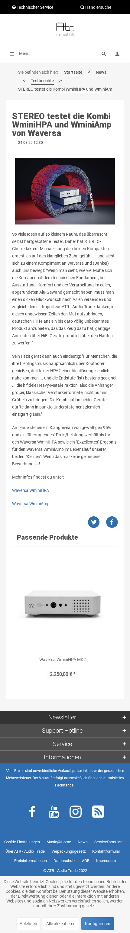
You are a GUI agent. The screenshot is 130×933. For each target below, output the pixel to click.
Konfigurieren (97, 923)
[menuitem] (18, 53)
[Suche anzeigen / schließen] (104, 53)
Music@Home (59, 842)
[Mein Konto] (117, 53)
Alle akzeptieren (61, 923)
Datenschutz (64, 860)
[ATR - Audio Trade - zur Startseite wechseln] (65, 29)
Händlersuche (97, 7)
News (83, 842)
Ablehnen (28, 923)
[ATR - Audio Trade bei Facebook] (32, 813)
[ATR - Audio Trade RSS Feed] (98, 813)
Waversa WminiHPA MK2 (62, 659)
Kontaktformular (106, 851)
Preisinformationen (30, 860)
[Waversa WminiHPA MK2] (62, 603)
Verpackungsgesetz (68, 851)
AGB (85, 860)
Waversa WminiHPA (30, 490)
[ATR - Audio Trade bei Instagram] (76, 813)
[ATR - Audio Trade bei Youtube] (54, 813)
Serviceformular (108, 842)
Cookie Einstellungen (22, 842)
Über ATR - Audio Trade (25, 851)
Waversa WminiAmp (31, 503)
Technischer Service (34, 7)
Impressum (106, 860)
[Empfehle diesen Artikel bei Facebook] (112, 522)
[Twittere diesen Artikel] (97, 522)
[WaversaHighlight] (65, 191)
